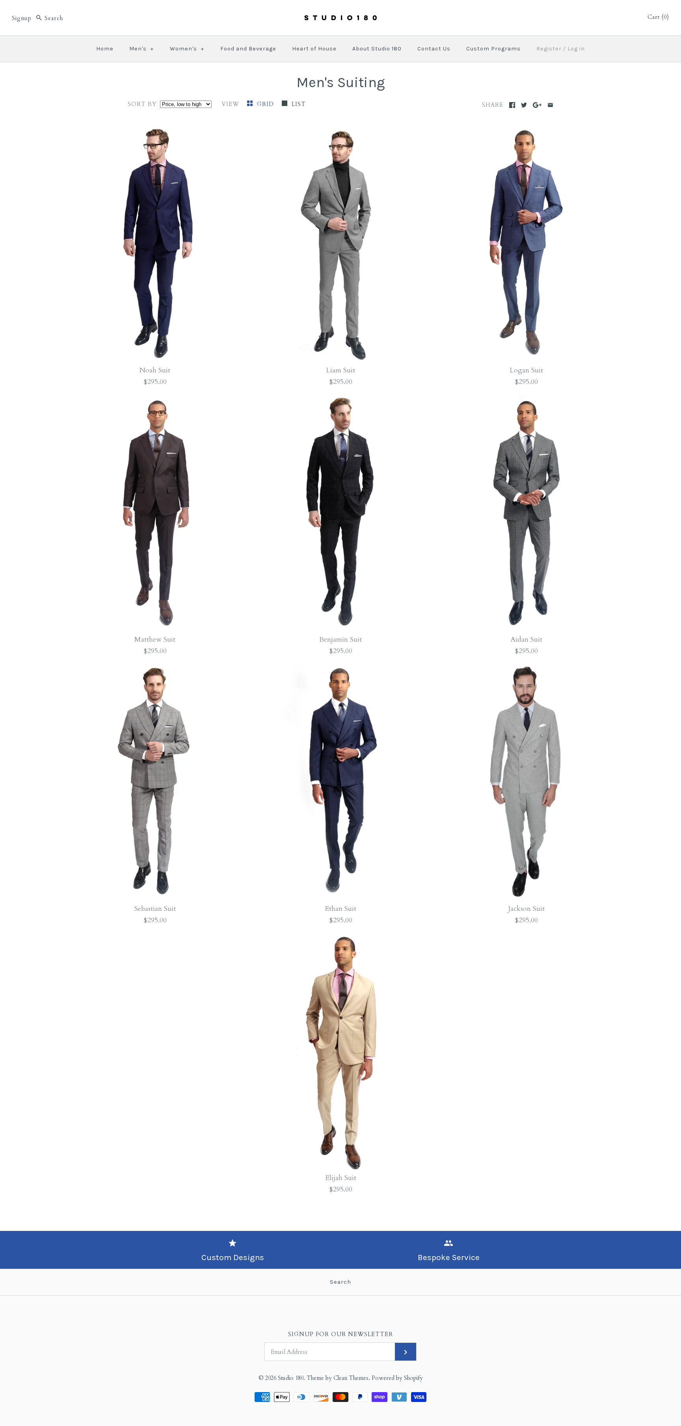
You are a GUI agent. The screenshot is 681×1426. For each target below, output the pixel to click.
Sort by (142, 104)
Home (105, 48)
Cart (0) (658, 17)
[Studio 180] (340, 13)
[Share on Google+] (537, 105)
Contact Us (433, 48)
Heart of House (314, 48)
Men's (141, 48)
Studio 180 (290, 1378)
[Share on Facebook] (512, 105)
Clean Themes (350, 1378)
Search (340, 1282)
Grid (266, 104)
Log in (576, 48)
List (299, 104)
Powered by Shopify (397, 1378)
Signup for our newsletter (340, 1334)
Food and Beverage (248, 48)
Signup (22, 18)
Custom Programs (493, 48)
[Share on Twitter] (524, 105)
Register (549, 48)
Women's (187, 48)
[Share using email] (550, 105)
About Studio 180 (377, 48)
